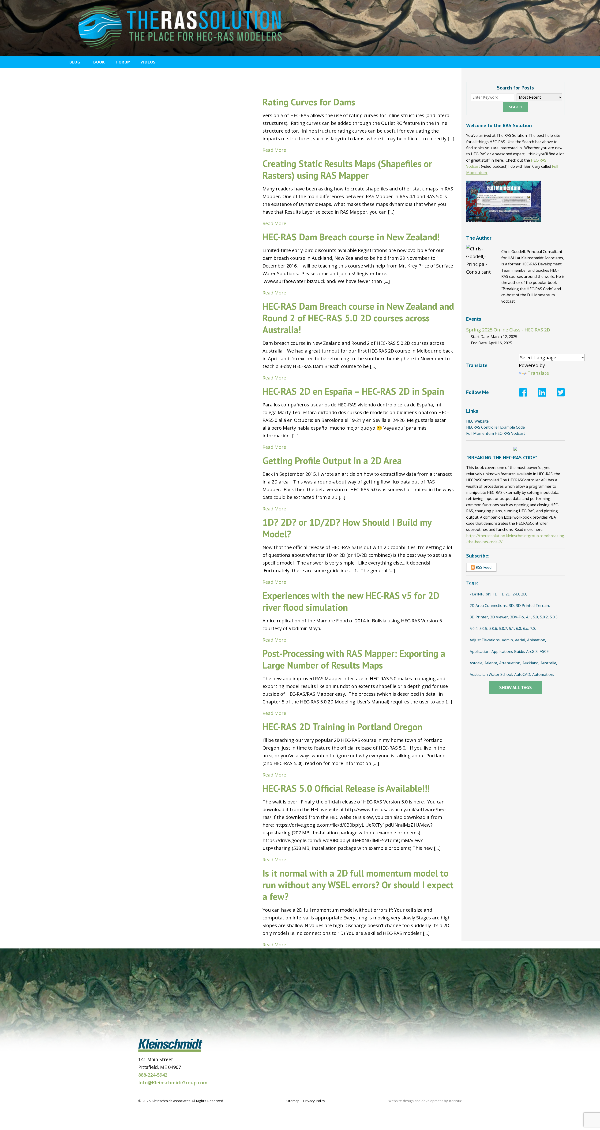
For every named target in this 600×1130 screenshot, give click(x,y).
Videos (148, 62)
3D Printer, (479, 617)
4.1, (529, 617)
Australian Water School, (491, 674)
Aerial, (520, 640)
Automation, (543, 674)
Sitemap (293, 1100)
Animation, (536, 640)
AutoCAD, (522, 674)
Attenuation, (510, 662)
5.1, (512, 628)
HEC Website (477, 421)
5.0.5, (484, 628)
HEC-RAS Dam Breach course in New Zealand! (351, 237)
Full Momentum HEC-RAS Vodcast (495, 433)
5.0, (536, 617)
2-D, (516, 594)
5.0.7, (503, 628)
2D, (524, 594)
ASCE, (545, 651)
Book (99, 62)
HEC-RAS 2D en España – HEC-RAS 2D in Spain (353, 391)
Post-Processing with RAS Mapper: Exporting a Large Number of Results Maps (353, 659)
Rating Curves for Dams (308, 102)
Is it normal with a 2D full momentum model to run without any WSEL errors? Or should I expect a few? (358, 885)
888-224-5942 (152, 1075)
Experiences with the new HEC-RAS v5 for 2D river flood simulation (350, 601)
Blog (74, 62)
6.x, (526, 628)
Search (515, 106)
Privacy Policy (314, 1100)
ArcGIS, (532, 651)
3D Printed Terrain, (533, 605)
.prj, (488, 594)
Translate (538, 373)
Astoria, (476, 662)
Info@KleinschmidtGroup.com (172, 1082)
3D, (512, 605)
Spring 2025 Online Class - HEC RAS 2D (508, 330)
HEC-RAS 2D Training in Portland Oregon (342, 727)
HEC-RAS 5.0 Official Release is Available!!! (346, 788)
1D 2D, (505, 594)
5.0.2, (544, 617)
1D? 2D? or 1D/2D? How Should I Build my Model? (346, 528)
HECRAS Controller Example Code (495, 427)
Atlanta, (491, 662)
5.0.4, (474, 628)
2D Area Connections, (489, 605)
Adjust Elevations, (485, 640)
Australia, (548, 662)
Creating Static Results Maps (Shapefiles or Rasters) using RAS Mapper (347, 169)
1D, (496, 594)
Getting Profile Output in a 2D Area (332, 460)
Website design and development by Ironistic (425, 1100)
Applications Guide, (508, 651)
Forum (123, 62)
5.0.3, (554, 617)
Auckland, (530, 662)
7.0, (533, 628)
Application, (480, 651)
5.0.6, (493, 628)
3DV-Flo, (517, 617)
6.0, (519, 628)
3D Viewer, (499, 617)
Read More (274, 150)
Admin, (508, 640)
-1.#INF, (477, 594)
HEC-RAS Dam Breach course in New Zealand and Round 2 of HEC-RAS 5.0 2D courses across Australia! (358, 318)
